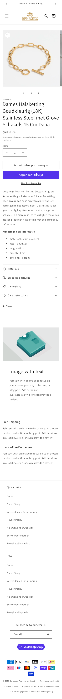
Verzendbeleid (52, 686)
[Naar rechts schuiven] (38, 93)
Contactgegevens (20, 691)
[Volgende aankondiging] (55, 4)
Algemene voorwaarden (32, 686)
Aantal (6, 145)
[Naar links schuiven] (23, 93)
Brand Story (13, 504)
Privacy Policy (14, 519)
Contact (11, 496)
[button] (7, 16)
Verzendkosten (29, 137)
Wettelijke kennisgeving (42, 691)
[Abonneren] (48, 634)
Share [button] (9, 306)
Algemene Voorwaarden (20, 527)
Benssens (14, 681)
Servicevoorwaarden (18, 535)
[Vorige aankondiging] (6, 4)
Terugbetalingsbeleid (18, 543)
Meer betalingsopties (31, 183)
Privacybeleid (12, 686)
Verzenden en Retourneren (22, 512)
